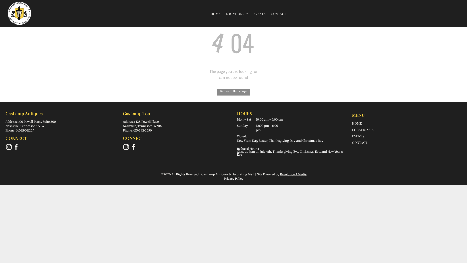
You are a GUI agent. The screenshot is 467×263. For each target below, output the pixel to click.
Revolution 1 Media (293, 174)
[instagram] (8, 147)
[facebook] (16, 147)
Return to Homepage (233, 91)
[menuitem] (215, 13)
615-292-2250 (142, 130)
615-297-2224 (25, 130)
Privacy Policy (233, 178)
